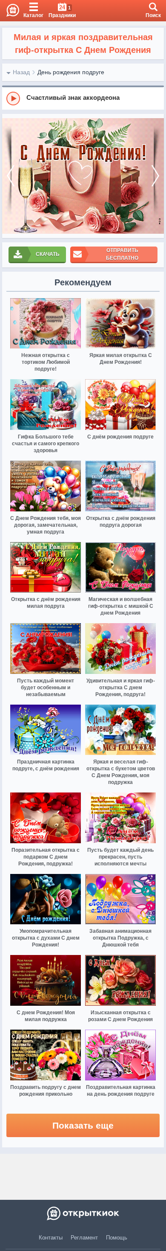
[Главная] (9, 10)
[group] (83, 98)
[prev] (10, 176)
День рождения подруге (70, 72)
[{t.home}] (83, 1213)
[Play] (13, 98)
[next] (155, 176)
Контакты (51, 1237)
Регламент (84, 1237)
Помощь (116, 1237)
